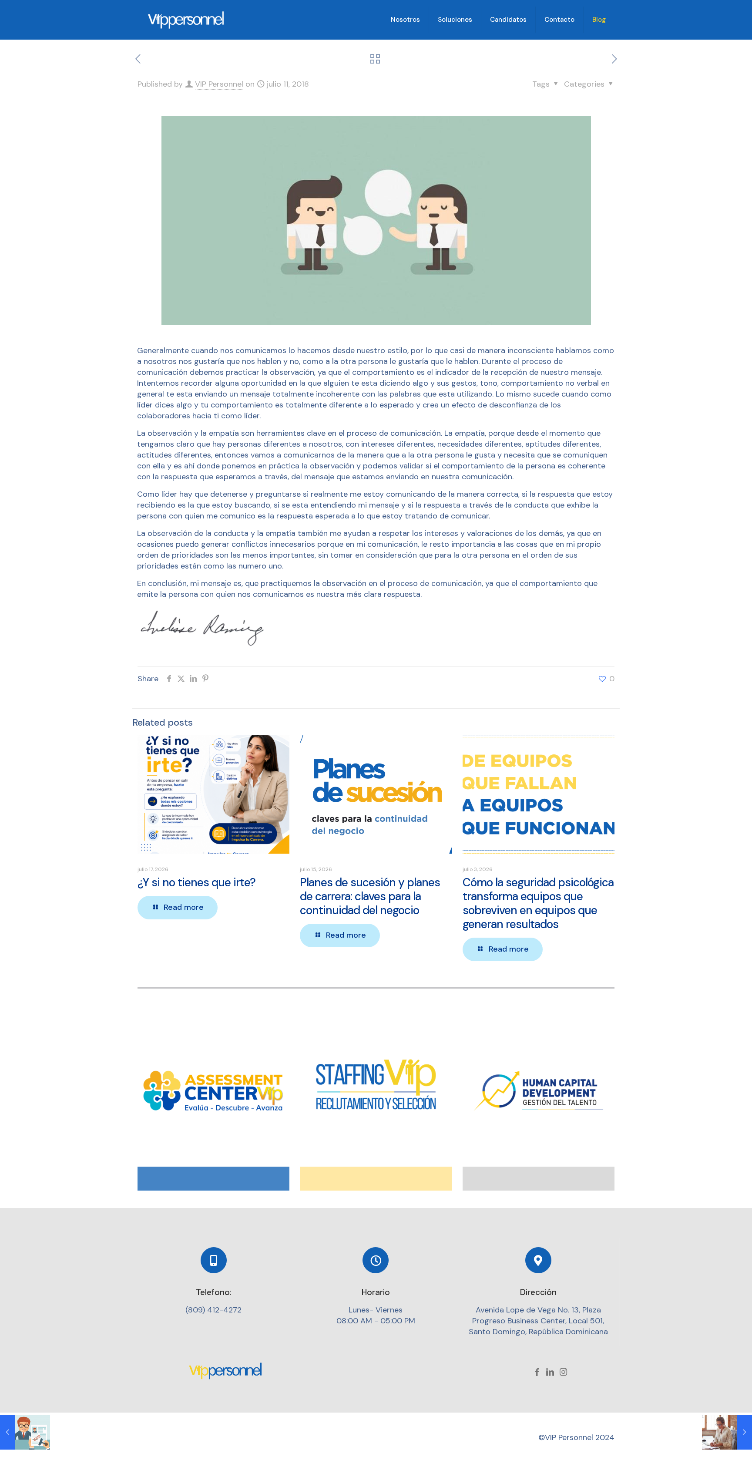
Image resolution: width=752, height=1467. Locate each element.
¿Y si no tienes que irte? (196, 882)
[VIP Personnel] (186, 19)
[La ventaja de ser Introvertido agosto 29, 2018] (727, 1432)
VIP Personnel (219, 84)
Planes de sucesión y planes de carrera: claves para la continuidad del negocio (370, 896)
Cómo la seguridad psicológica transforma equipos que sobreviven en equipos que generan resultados (538, 903)
